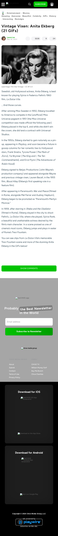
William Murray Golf (39, 368)
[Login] (52, 4)
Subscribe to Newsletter (28, 331)
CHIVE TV (35, 364)
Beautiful (26, 16)
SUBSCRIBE (40, 4)
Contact (12, 371)
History (52, 16)
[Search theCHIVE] (29, 4)
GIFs (45, 16)
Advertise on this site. (29, 526)
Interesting (8, 19)
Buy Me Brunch (37, 371)
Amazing (5, 16)
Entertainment (13, 13)
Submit (12, 368)
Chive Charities (37, 374)
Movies (26, 13)
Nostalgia (19, 19)
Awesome (16, 16)
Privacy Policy (14, 377)
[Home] (2, 13)
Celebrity (37, 16)
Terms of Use (14, 374)
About (11, 364)
